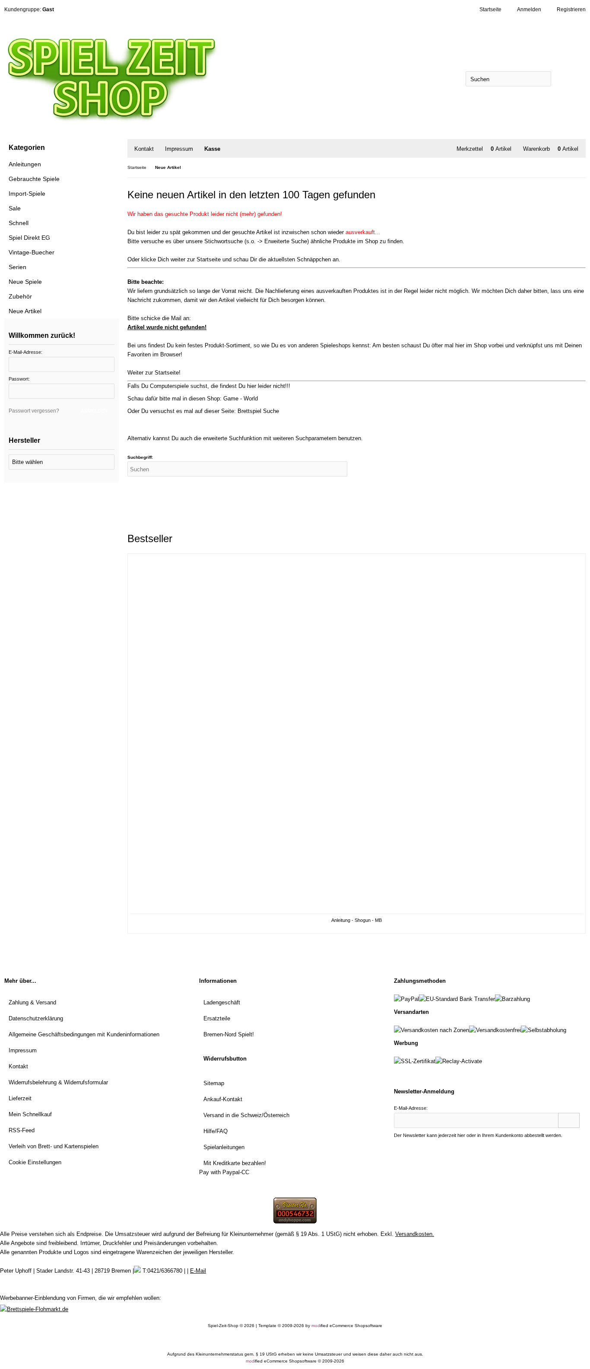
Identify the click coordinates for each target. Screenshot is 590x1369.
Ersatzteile (216, 1018)
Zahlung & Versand (32, 1002)
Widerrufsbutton (225, 1058)
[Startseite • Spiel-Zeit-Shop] (149, 79)
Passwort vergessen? (34, 411)
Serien (17, 267)
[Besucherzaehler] (295, 1221)
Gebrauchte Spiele (34, 178)
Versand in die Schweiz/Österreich (246, 1115)
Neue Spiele (25, 281)
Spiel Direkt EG (29, 237)
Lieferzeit (20, 1098)
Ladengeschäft (221, 1002)
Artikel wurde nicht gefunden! (166, 327)
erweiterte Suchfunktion (232, 438)
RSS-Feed (22, 1130)
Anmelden (92, 411)
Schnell (19, 222)
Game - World (240, 398)
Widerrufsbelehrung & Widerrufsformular (58, 1082)
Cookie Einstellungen (35, 1162)
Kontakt (144, 149)
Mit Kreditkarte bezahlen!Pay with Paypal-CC (232, 1167)
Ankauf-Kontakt (222, 1099)
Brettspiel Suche (258, 411)
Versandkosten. (414, 1234)
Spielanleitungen (223, 1147)
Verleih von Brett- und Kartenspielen (53, 1146)
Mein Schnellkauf (30, 1114)
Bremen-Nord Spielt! (228, 1034)
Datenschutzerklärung (36, 1018)
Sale (15, 208)
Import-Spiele (27, 193)
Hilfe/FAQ (215, 1131)
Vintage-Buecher (31, 252)
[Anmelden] (568, 1120)
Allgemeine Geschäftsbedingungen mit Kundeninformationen (84, 1034)
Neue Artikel (25, 311)
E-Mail (198, 1270)
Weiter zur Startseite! (154, 372)
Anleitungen (25, 164)
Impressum (179, 149)
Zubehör (20, 296)
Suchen (568, 79)
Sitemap (213, 1083)
